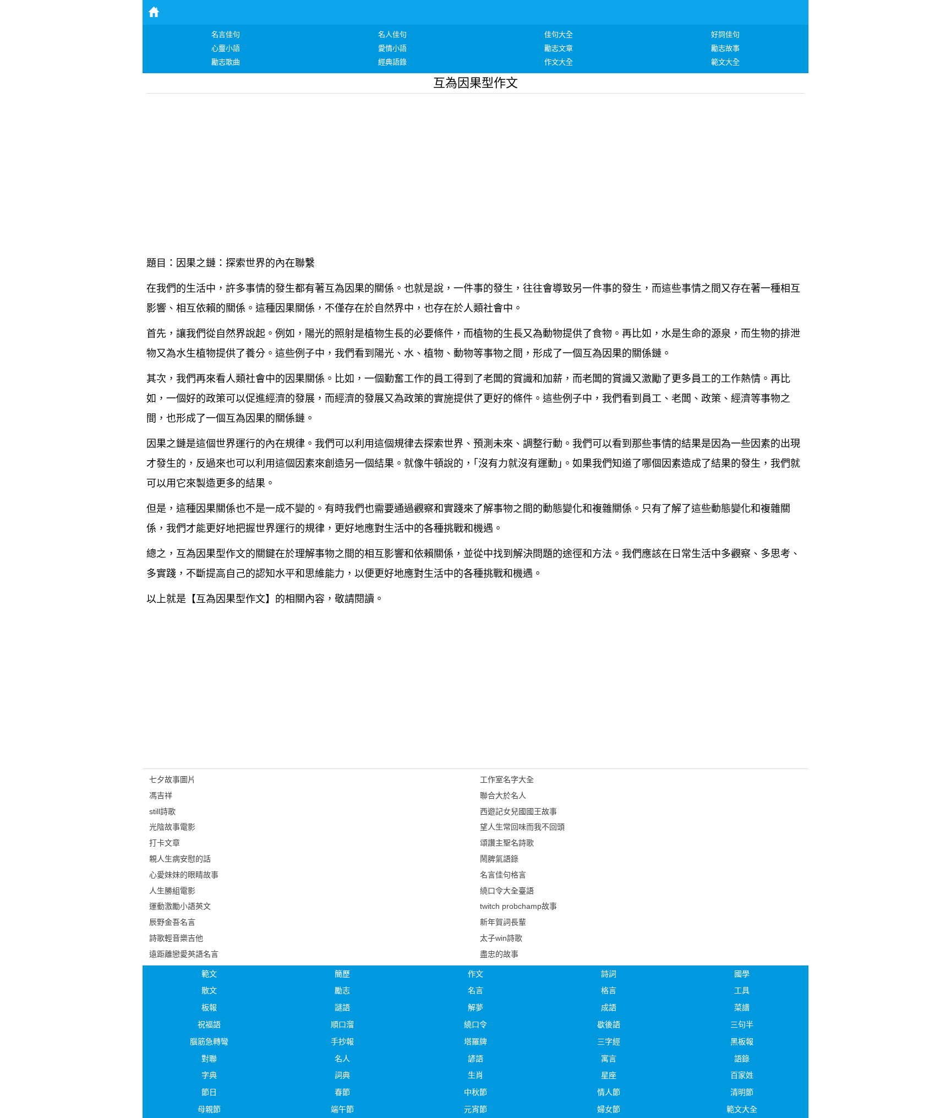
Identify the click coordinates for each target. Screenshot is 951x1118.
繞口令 (475, 1024)
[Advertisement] (475, 171)
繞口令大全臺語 (507, 890)
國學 (742, 973)
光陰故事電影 (172, 826)
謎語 (342, 1007)
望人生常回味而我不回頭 (522, 826)
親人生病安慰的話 (180, 858)
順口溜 (342, 1024)
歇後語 (608, 1024)
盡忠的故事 (499, 954)
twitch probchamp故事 (518, 906)
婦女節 (608, 1109)
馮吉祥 (160, 795)
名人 (342, 1058)
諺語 (475, 1058)
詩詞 (608, 973)
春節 (342, 1092)
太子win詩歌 (501, 938)
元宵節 (475, 1109)
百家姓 (741, 1075)
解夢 (475, 1007)
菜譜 (742, 1007)
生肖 (475, 1075)
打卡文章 (164, 842)
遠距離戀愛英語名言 (183, 954)
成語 (608, 1007)
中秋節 (475, 1092)
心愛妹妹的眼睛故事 (183, 874)
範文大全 (741, 1109)
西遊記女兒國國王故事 (518, 811)
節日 (209, 1092)
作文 (475, 973)
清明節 (741, 1092)
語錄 (742, 1058)
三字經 (608, 1041)
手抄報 (342, 1041)
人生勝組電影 (172, 890)
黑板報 (741, 1041)
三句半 (741, 1024)
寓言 (608, 1058)
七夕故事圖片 (172, 779)
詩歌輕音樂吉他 (176, 938)
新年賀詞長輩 (503, 922)
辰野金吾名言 (172, 922)
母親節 (209, 1109)
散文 (209, 990)
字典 (209, 1075)
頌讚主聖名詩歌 (507, 842)
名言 (475, 990)
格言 (608, 990)
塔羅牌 (475, 1041)
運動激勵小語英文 (180, 906)
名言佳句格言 (503, 874)
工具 (742, 990)
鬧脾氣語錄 (499, 858)
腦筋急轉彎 (209, 1041)
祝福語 (209, 1024)
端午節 (342, 1109)
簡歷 (342, 973)
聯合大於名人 (503, 795)
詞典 (342, 1075)
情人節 (608, 1092)
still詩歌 (162, 811)
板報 (209, 1007)
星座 (608, 1075)
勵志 (342, 990)
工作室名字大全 (507, 779)
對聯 (209, 1058)
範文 (209, 973)
